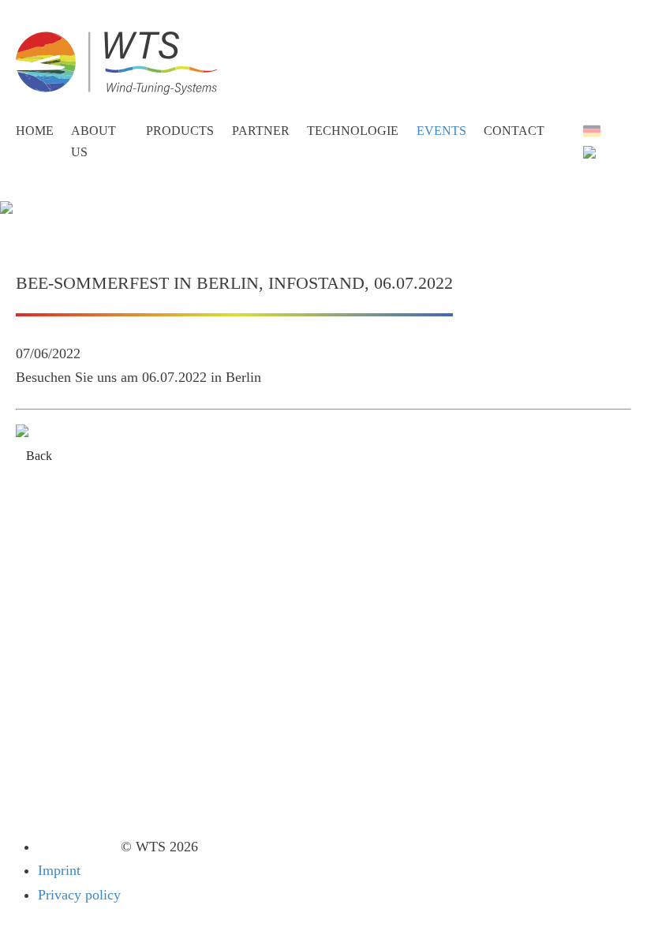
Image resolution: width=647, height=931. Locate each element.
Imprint (59, 870)
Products (180, 130)
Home (35, 130)
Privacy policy (79, 895)
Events (441, 130)
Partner (261, 130)
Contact (514, 130)
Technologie (352, 130)
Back (39, 455)
